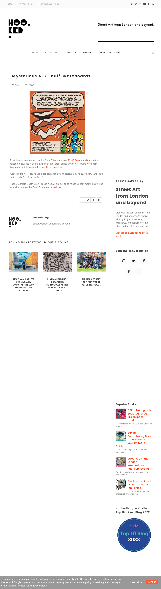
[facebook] (148, 4)
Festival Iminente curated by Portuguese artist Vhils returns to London (57, 285)
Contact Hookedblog (111, 53)
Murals (72, 53)
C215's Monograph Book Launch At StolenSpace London (139, 415)
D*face (54, 160)
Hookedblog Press (49, 4)
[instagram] (140, 4)
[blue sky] (139, 272)
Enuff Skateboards (78, 160)
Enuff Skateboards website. (47, 187)
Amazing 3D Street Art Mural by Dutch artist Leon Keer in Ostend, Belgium (23, 285)
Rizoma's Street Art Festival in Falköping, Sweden (91, 282)
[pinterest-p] (136, 4)
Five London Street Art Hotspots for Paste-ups (139, 485)
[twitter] (131, 4)
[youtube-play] (144, 4)
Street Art (52, 53)
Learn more (136, 582)
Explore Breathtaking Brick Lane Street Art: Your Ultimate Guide (133, 439)
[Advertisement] (134, 121)
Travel (87, 53)
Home (9, 4)
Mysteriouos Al (54, 167)
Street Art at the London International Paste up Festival (139, 463)
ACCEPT (152, 582)
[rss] (153, 4)
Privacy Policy (25, 4)
